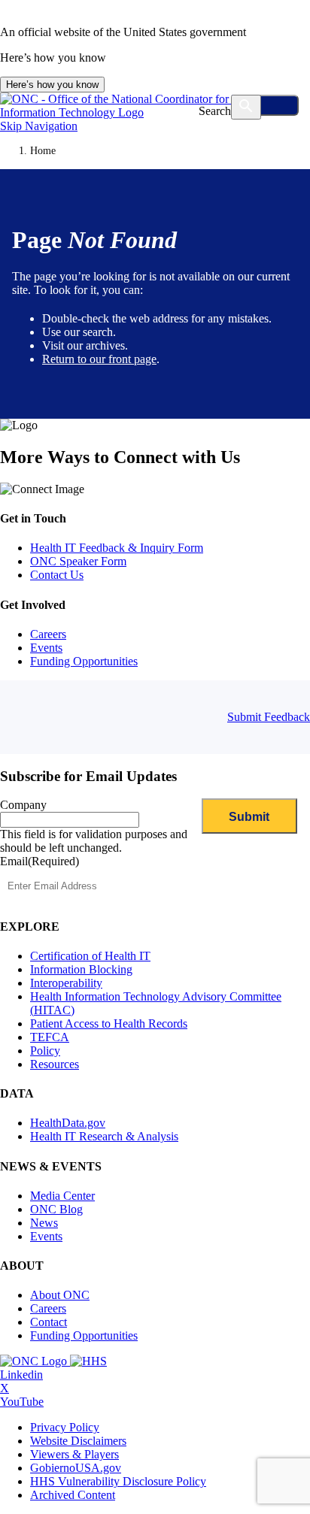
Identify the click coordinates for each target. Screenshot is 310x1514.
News (44, 1222)
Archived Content (72, 1494)
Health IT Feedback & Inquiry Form (116, 547)
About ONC (60, 1294)
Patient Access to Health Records (108, 1023)
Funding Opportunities (84, 661)
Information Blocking (81, 969)
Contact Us (57, 574)
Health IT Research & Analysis (104, 1136)
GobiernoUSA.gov (75, 1467)
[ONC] (35, 1361)
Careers (48, 634)
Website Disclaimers (78, 1440)
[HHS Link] (88, 1361)
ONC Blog (56, 1209)
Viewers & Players (74, 1454)
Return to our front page (99, 359)
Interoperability (66, 983)
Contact (48, 1322)
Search (215, 110)
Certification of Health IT (90, 955)
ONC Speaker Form (78, 561)
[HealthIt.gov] (155, 112)
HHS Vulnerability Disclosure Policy (118, 1481)
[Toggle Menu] (266, 105)
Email (39, 861)
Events (46, 647)
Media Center (62, 1195)
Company (23, 804)
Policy (45, 1050)
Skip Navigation (39, 126)
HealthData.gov (67, 1122)
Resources (54, 1064)
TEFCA (49, 1037)
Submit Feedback (268, 716)
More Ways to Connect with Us (120, 457)
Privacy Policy (64, 1427)
